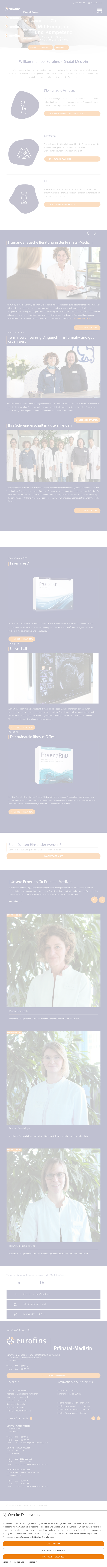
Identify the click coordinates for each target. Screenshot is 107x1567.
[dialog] (53, 1539)
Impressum (7, 1562)
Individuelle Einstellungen (53, 1557)
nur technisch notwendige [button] (53, 1550)
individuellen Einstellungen (42, 1537)
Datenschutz (19, 1562)
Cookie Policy (31, 1562)
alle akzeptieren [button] (53, 1544)
